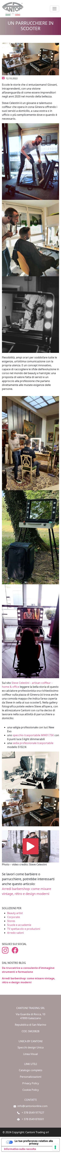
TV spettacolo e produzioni (23, 929)
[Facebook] (16, 950)
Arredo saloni (15, 933)
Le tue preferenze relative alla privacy (34, 1142)
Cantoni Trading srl (37, 1132)
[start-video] (31, 846)
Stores (11, 921)
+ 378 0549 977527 (32, 1112)
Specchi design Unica (31, 1047)
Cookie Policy (30, 1090)
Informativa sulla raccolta (20, 1149)
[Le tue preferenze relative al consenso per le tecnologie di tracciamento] (55, 1147)
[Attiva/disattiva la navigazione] (54, 8)
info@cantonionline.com (32, 1106)
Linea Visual (30, 1054)
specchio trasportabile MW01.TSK (33, 735)
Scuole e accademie (19, 925)
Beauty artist (15, 913)
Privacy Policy (30, 1083)
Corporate (13, 917)
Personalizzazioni (30, 1077)
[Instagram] (7, 950)
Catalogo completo (30, 1070)
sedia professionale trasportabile (33, 743)
